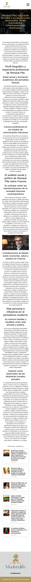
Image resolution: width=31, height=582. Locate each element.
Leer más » (14, 462)
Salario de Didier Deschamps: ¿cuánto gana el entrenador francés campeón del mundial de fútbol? (18, 499)
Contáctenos (16, 573)
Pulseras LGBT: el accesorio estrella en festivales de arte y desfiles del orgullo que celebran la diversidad (18, 471)
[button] (28, 4)
